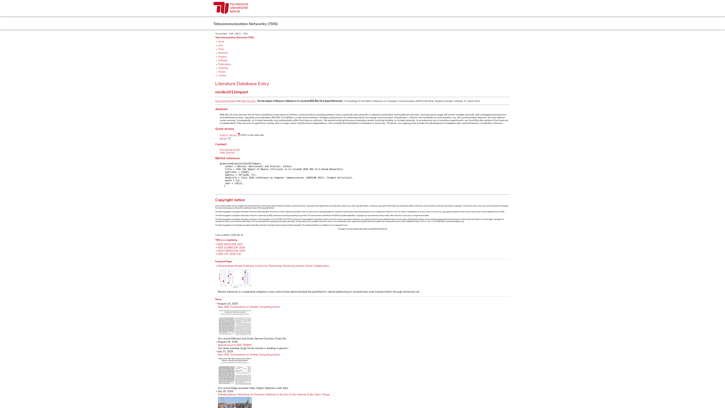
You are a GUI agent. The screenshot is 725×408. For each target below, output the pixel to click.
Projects (222, 56)
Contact (222, 75)
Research (223, 52)
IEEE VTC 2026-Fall (229, 253)
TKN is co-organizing (226, 240)
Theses (222, 71)
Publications (224, 64)
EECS (238, 33)
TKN (245, 33)
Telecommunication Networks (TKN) (234, 37)
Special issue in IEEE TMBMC (235, 344)
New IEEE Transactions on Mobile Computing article (249, 306)
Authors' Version (229, 135)
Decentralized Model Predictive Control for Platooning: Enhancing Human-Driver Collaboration (273, 265)
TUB (231, 33)
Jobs (220, 45)
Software (223, 60)
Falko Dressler (248, 101)
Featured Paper (223, 261)
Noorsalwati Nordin (225, 101)
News (221, 41)
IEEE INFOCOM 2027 (230, 244)
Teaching (223, 67)
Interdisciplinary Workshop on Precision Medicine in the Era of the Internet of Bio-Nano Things (274, 394)
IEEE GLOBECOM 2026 (231, 247)
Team (221, 49)
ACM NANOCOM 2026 (231, 250)
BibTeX (224, 138)
